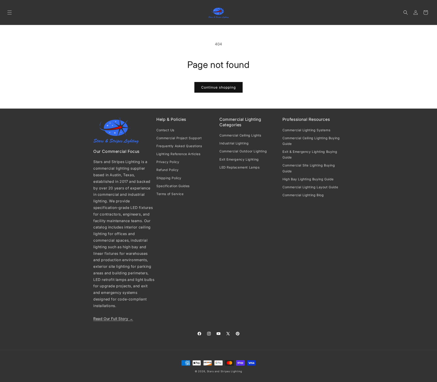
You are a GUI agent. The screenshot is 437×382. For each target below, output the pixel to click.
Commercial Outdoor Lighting (243, 151)
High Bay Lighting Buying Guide (308, 179)
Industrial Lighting (234, 143)
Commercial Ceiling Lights (240, 135)
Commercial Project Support (179, 138)
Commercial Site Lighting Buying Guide (308, 168)
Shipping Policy (168, 178)
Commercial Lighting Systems (306, 130)
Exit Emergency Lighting (239, 159)
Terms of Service (170, 194)
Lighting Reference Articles (178, 154)
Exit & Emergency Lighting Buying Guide (309, 154)
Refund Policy (167, 170)
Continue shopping (218, 87)
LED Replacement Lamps (239, 167)
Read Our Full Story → (113, 318)
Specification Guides (173, 186)
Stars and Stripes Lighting (224, 371)
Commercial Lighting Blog (303, 195)
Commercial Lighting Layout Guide (310, 187)
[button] (10, 12)
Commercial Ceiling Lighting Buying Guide (311, 141)
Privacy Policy (167, 162)
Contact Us (165, 130)
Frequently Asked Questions (179, 146)
